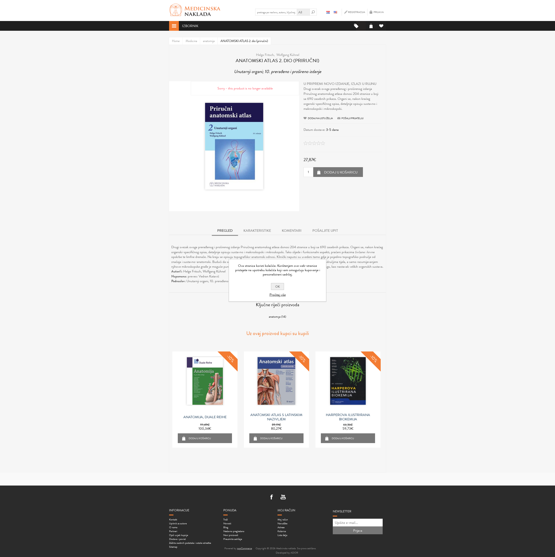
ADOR (294, 553)
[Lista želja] (381, 26)
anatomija (275, 316)
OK (277, 286)
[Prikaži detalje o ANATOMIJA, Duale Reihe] (205, 381)
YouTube (283, 497)
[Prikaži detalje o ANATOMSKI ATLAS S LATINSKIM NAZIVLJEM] (276, 381)
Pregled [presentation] (225, 230)
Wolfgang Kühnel (287, 54)
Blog (225, 527)
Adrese (281, 527)
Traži (225, 519)
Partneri (173, 531)
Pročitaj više (277, 294)
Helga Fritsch (265, 54)
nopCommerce (244, 548)
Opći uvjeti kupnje (178, 535)
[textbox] (276, 12)
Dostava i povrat (177, 539)
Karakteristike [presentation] (257, 230)
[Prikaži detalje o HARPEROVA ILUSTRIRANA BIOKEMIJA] (348, 381)
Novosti (227, 523)
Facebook (272, 497)
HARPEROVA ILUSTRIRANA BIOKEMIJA (348, 417)
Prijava (379, 12)
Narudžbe (282, 523)
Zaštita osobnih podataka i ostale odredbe (190, 543)
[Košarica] (371, 26)
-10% (230, 358)
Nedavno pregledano (233, 531)
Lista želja (282, 535)
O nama (173, 527)
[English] (335, 12)
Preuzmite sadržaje (232, 539)
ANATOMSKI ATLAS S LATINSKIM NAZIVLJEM (276, 417)
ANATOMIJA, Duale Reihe (205, 417)
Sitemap (173, 547)
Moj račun (283, 519)
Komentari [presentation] (292, 230)
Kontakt (173, 519)
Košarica (282, 531)
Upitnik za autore (178, 523)
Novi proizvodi (230, 535)
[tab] (225, 231)
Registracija (356, 12)
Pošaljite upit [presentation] (325, 230)
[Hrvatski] (328, 12)
